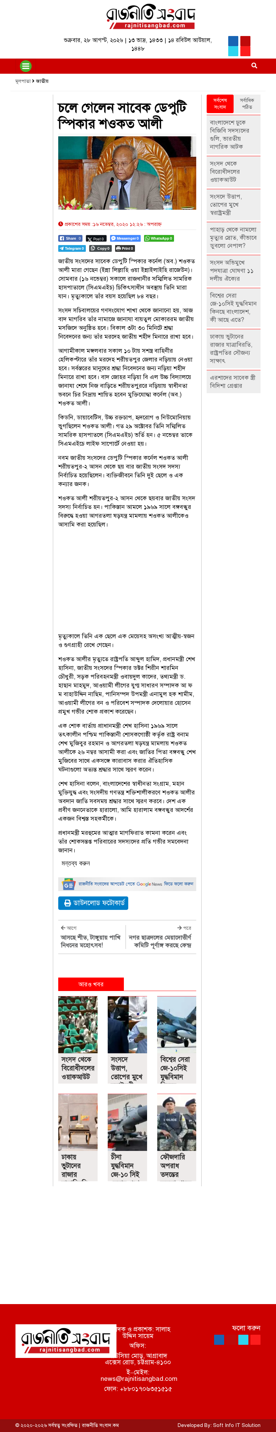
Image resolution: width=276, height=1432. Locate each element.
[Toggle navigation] (25, 66)
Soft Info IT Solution (237, 1425)
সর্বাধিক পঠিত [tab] (247, 103)
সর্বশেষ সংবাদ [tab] (220, 103)
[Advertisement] (127, 581)
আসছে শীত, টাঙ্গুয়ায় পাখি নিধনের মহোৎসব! (90, 941)
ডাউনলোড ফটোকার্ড (99, 903)
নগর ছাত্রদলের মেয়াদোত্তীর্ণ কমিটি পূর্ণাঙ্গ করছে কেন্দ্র (160, 941)
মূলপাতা (23, 81)
